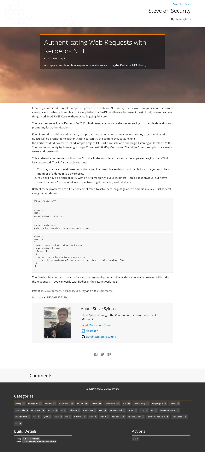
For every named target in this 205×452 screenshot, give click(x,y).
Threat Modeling (179, 417)
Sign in (135, 439)
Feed (187, 4)
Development (52, 291)
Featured (96, 404)
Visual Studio (89, 410)
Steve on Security (170, 10)
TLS (18, 423)
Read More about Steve (96, 325)
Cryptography (21, 410)
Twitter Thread (111, 404)
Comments (41, 375)
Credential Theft (22, 417)
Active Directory (141, 404)
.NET (126, 404)
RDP (154, 410)
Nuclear (132, 410)
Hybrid (46, 417)
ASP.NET (52, 410)
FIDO (36, 417)
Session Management (169, 410)
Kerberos (68, 291)
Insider (58, 417)
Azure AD (174, 404)
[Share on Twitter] (103, 356)
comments (105, 291)
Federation (74, 410)
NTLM (92, 417)
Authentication (66, 404)
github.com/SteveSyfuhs (101, 336)
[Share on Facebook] (96, 356)
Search (177, 4)
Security (81, 291)
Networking (79, 417)
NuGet (143, 410)
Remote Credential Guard (157, 417)
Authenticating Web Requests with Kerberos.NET (95, 46)
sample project (79, 108)
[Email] (109, 356)
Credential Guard (117, 410)
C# (63, 410)
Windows (82, 404)
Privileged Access (136, 417)
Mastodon (92, 331)
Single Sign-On (159, 404)
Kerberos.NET (37, 410)
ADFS (102, 410)
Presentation (118, 417)
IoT (68, 417)
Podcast (104, 417)
